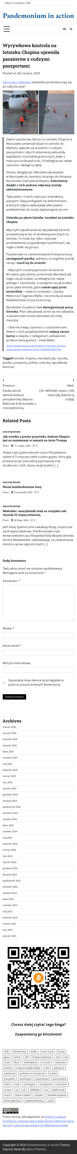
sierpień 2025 (10, 745)
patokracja (9, 1073)
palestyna (59, 1067)
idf (26, 1057)
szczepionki (46, 1084)
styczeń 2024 (9, 862)
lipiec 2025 (8, 751)
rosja (16, 1084)
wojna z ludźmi (23, 1095)
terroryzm (61, 1084)
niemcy (8, 1067)
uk (24, 1089)
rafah (7, 1084)
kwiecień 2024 (10, 843)
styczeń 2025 (9, 788)
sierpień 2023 (10, 893)
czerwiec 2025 (10, 757)
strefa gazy (29, 1084)
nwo (47, 1067)
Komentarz (11, 581)
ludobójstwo (30, 1062)
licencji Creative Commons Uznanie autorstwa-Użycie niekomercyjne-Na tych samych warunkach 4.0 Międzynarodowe (38, 1121)
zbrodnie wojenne (56, 1095)
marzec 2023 (9, 923)
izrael (7, 1062)
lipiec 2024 (8, 825)
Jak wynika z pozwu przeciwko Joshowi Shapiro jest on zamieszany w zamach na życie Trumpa (36, 438)
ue (16, 1089)
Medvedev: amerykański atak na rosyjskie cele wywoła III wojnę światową (34, 513)
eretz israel (47, 1051)
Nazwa (8, 628)
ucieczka (44, 363)
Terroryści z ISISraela (17, 82)
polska (32, 363)
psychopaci (26, 1078)
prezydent (9, 1078)
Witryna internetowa (16, 663)
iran (58, 1057)
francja (61, 1051)
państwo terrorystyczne (32, 1073)
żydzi (51, 1100)
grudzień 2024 (10, 794)
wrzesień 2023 (10, 886)
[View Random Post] (64, 29)
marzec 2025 (9, 776)
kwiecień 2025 (10, 770)
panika (7, 363)
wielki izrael (58, 1089)
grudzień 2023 (10, 868)
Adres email (12, 646)
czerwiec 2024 (10, 831)
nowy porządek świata (28, 1067)
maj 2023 (7, 911)
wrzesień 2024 (10, 813)
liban (16, 1062)
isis (66, 1057)
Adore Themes (36, 1149)
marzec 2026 (9, 727)
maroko (62, 358)
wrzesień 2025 (10, 739)
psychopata (42, 1078)
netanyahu (60, 1062)
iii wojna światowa (41, 1057)
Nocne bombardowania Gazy (22, 487)
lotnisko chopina (24, 358)
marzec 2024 (9, 849)
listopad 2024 (10, 800)
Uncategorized (11, 432)
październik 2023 (11, 880)
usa (46, 1089)
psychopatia (59, 1078)
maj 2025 (7, 763)
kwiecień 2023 (10, 917)
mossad (46, 1062)
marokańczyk (46, 358)
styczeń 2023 (9, 936)
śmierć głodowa (12, 1100)
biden (34, 1051)
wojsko (39, 1095)
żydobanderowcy (34, 1100)
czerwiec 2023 (10, 905)
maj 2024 (7, 837)
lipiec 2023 (8, 899)
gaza (6, 1057)
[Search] (71, 29)
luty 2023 (7, 929)
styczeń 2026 (9, 733)
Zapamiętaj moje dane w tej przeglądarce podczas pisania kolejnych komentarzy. (36, 682)
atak (6, 1051)
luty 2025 (7, 782)
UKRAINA (35, 1089)
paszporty (20, 363)
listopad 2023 (10, 874)
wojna (7, 1095)
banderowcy (20, 1051)
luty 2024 (7, 856)
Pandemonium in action (38, 15)
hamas (17, 1057)
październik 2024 (11, 806)
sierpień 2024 (10, 819)
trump (7, 1089)
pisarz (6, 445)
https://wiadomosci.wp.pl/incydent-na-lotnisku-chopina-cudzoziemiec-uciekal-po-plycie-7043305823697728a (36, 347)
